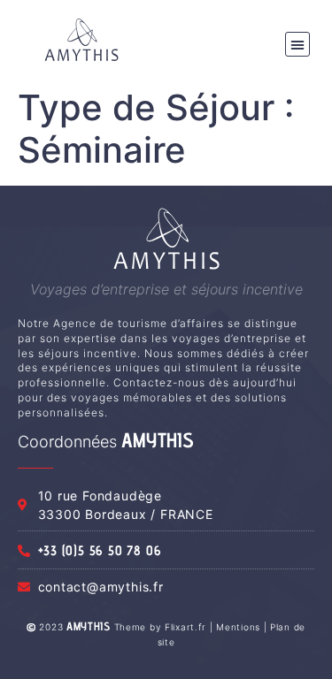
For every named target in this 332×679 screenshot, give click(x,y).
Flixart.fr (185, 627)
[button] (297, 44)
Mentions (238, 627)
